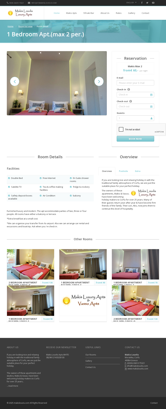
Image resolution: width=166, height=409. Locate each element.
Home (57, 13)
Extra (137, 171)
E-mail (120, 77)
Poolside (123, 171)
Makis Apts (71, 13)
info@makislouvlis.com (137, 366)
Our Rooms (90, 354)
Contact (145, 13)
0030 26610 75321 (16, 3)
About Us (105, 13)
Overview (107, 171)
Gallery (131, 13)
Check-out (122, 101)
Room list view (25, 26)
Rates (119, 13)
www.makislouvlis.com (138, 368)
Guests (120, 113)
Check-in (121, 89)
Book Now (135, 138)
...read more (12, 385)
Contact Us (90, 367)
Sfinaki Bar (88, 13)
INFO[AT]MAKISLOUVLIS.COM (44, 3)
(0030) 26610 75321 (136, 363)
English (130, 2)
